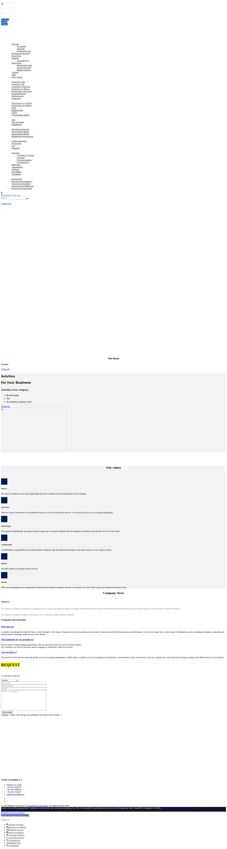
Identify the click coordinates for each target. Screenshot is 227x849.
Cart (13, 146)
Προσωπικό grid (24, 68)
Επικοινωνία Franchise (21, 184)
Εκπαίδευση (17, 124)
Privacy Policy (17, 810)
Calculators (16, 174)
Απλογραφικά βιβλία (20, 132)
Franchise (4, 364)
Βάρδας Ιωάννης (24, 70)
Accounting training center (19, 401)
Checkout (16, 148)
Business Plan (17, 110)
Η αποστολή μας (24, 51)
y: (15, 389)
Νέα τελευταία (18, 122)
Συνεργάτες (16, 56)
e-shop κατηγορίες (19, 141)
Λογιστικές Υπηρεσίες (21, 87)
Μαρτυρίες (16, 165)
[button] (15, 815)
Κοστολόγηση (18, 96)
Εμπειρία (20, 49)
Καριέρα (15, 58)
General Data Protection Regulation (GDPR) (179, 808)
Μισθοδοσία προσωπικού (22, 136)
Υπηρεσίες (10, 79)
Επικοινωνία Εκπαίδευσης (22, 186)
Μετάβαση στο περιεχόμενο (13, 813)
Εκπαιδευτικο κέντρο (15, 127)
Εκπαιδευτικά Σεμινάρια (38, 806)
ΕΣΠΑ (14, 113)
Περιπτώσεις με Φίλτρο (22, 105)
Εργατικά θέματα (19, 94)
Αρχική (9, 39)
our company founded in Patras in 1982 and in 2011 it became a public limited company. (37, 615)
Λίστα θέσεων (23, 60)
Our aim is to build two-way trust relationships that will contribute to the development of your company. (44, 494)
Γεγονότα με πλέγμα (25, 155)
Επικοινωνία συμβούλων (22, 181)
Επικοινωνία (11, 177)
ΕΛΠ (14, 108)
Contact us (5, 406)
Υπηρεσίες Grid (18, 82)
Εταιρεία (10, 42)
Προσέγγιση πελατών (21, 53)
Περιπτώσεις (11, 101)
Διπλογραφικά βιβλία (20, 134)
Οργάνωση (16, 98)
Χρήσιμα (10, 150)
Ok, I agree (5, 810)
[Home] (6, 204)
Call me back (7, 712)
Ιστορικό (15, 44)
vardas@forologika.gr (15, 794)
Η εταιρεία (21, 46)
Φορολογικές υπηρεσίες (22, 91)
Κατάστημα (11, 139)
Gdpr (14, 75)
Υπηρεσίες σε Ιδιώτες (21, 89)
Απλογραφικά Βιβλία (20, 115)
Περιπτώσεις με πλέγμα (22, 103)
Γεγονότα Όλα (23, 162)
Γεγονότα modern (24, 160)
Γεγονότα (15, 153)
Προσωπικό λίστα (24, 65)
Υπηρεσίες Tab (18, 84)
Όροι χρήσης (17, 77)
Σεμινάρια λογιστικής (20, 129)
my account (16, 143)
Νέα (13, 120)
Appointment (17, 167)
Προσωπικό (17, 63)
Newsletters (16, 172)
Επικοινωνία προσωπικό (22, 188)
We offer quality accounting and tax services (19, 569)
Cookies (15, 72)
